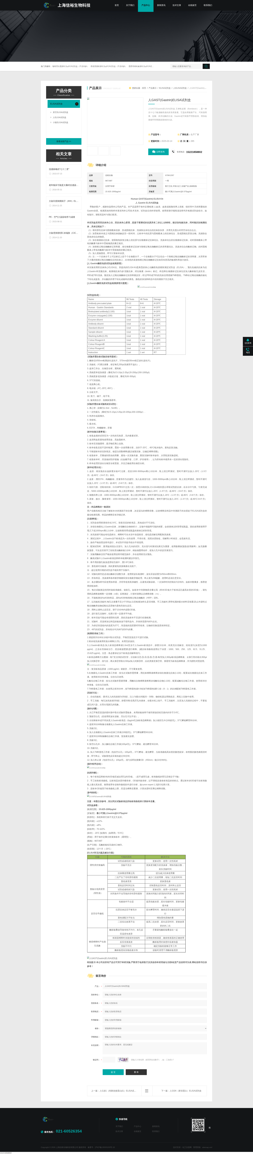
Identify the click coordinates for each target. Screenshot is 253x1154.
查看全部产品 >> (63, 141)
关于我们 (130, 5)
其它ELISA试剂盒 (60, 112)
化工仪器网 (187, 1147)
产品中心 (146, 5)
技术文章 (177, 5)
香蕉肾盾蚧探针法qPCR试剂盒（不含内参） (109, 66)
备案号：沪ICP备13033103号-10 (101, 1147)
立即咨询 (160, 152)
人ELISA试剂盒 (59, 117)
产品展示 (153, 88)
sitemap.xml (207, 1147)
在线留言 (192, 5)
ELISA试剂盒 (56, 104)
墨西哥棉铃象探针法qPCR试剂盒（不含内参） (148, 66)
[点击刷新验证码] (123, 1060)
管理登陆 (197, 1147)
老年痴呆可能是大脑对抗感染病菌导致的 (68, 185)
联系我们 (208, 5)
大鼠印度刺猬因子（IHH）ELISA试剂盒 (67, 201)
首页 (117, 5)
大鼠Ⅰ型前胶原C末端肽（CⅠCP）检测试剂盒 (69, 233)
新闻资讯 (161, 5)
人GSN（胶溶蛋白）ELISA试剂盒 (185, 1091)
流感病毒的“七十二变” (59, 169)
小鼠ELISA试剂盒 (60, 122)
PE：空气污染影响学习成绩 (62, 217)
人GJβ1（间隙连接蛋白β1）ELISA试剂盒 (119, 1091)
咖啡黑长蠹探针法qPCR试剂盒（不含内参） (70, 66)
